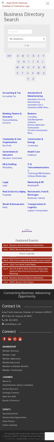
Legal (5, 182)
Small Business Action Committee (18, 385)
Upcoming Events (10, 413)
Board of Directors (11, 400)
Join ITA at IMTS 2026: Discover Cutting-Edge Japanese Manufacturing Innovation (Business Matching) (29, 270)
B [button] (23, 56)
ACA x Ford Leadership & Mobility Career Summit (30, 259)
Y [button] (28, 78)
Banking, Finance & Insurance (12, 115)
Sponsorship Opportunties (14, 417)
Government (17, 158)
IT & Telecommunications (38, 166)
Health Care (34, 151)
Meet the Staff (9, 396)
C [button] (28, 56)
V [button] (32, 73)
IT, (28, 171)
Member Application (12, 359)
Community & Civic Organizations (12, 141)
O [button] (28, 67)
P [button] (33, 67)
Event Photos (9, 421)
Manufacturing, (34, 102)
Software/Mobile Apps (37, 176)
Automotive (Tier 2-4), (36, 99)
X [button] (43, 73)
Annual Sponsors (10, 389)
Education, (7, 158)
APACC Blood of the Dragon (22, 249)
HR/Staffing (7, 167)
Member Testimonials (12, 370)
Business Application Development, (36, 126)
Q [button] (39, 67)
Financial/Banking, (10, 120)
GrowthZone (10, 439)
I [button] (28, 61)
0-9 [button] (9, 56)
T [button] (22, 73)
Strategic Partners (11, 393)
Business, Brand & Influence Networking (26, 245)
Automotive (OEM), (35, 107)
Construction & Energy (35, 141)
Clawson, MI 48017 (18, 316)
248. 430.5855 (11, 320)
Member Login (9, 355)
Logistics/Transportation (38, 210)
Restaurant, (32, 198)
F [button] (43, 56)
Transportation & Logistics (37, 206)
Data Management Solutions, (35, 120)
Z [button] (33, 78)
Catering (41, 198)
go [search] (28, 45)
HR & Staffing (9, 164)
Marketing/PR (33, 185)
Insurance (7, 123)
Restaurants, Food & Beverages (38, 193)
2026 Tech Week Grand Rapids (23, 264)
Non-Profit (7, 145)
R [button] (44, 67)
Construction (33, 145)
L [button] (42, 61)
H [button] (24, 61)
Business (32, 113)
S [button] (17, 73)
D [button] (33, 56)
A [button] (17, 56)
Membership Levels (11, 362)
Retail (5, 207)
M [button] (17, 67)
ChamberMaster (34, 439)
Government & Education (10, 153)
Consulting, (32, 117)
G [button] (18, 61)
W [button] (38, 73)
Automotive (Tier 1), (35, 105)
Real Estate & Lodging (14, 191)
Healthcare (32, 155)
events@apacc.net (12, 324)
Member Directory (11, 351)
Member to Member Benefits (16, 366)
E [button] (38, 56)
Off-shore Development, (38, 130)
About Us (7, 381)
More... (47, 107)
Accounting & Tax (12, 92)
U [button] (27, 73)
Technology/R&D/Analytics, (39, 173)
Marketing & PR (36, 182)
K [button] (38, 61)
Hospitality (7, 195)
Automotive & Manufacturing (35, 94)
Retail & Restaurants (13, 204)
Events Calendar (10, 425)
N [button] (23, 67)
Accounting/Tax (9, 96)
